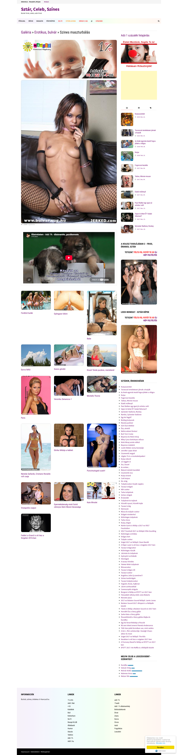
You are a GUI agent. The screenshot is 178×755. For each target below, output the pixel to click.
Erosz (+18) (83, 21)
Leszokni (117, 732)
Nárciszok (125, 509)
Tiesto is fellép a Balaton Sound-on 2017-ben (138, 609)
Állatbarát (71, 725)
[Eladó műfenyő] (127, 192)
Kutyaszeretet (140, 114)
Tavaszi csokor (126, 572)
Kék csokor (125, 489)
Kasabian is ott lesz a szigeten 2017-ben (136, 639)
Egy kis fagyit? (126, 417)
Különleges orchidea (129, 534)
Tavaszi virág (126, 506)
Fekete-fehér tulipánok (130, 564)
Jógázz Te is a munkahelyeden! (133, 456)
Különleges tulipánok (129, 517)
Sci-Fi (60, 21)
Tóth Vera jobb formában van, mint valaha (137, 628)
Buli (69, 713)
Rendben (160, 747)
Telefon (70, 735)
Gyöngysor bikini (61, 314)
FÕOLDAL (22, 21)
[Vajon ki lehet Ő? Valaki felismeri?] (127, 214)
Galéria (26, 32)
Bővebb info (160, 743)
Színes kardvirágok (128, 578)
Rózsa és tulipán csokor (130, 511)
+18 (69, 706)
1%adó (116, 703)
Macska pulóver (127, 423)
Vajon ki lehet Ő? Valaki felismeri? (134, 409)
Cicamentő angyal (128, 453)
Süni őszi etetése (127, 425)
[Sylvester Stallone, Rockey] (127, 226)
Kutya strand (126, 475)
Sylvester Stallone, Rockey (144, 226)
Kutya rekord (126, 459)
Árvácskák (125, 498)
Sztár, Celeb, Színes (40, 9)
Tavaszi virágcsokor (128, 547)
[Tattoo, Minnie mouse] (127, 176)
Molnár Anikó (126, 670)
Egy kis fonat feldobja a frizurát (133, 622)
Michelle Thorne (93, 396)
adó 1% (117, 700)
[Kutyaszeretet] (127, 114)
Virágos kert (125, 536)
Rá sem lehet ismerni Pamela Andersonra (137, 625)
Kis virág (124, 481)
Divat (116, 713)
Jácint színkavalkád (128, 586)
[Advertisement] (139, 85)
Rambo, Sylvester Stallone (131, 414)
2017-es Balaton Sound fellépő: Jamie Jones (138, 600)
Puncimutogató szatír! (96, 470)
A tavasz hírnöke (127, 561)
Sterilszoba (71, 21)
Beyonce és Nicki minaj (130, 437)
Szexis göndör (60, 369)
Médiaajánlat (45, 752)
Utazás (70, 732)
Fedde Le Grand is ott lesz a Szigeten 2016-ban (32, 536)
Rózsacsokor (126, 567)
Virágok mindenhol (128, 514)
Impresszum (25, 752)
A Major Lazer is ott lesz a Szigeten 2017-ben (138, 545)
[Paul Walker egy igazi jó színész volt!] (127, 203)
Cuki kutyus (125, 478)
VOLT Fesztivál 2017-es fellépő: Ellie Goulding (138, 531)
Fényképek (50, 21)
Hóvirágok (125, 559)
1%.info (70, 700)
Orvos (116, 722)
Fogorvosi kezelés (141, 165)
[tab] (127, 108)
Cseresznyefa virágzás (129, 589)
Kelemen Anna (127, 673)
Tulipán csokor (126, 539)
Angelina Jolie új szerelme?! (132, 575)
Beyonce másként (128, 445)
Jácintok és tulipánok (129, 553)
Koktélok (71, 709)
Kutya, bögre (126, 523)
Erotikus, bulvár (45, 32)
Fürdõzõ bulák (27, 313)
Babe (89, 338)
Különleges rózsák (128, 550)
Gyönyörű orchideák (129, 556)
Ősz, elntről (125, 428)
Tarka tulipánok (127, 492)
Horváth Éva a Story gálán (131, 611)
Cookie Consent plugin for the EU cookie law (160, 751)
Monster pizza (126, 597)
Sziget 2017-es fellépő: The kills (133, 636)
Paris (23, 418)
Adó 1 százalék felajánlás (135, 35)
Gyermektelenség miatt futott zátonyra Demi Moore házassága (67, 505)
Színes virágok (126, 495)
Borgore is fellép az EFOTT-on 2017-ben (136, 592)
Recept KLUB (72, 722)
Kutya (137, 152)
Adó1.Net (71, 703)
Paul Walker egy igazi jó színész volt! (143, 204)
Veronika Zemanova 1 (63, 399)
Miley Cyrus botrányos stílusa (132, 439)
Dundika (124, 665)
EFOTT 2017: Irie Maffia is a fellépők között (137, 647)
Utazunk (99, 21)
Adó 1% (70, 738)
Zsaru (116, 716)
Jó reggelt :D (126, 461)
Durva (116, 719)
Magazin (39, 21)
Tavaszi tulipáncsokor (129, 581)
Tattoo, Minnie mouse (143, 176)
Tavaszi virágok (127, 486)
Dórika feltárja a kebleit (63, 450)
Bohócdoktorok (119, 709)
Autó (116, 725)
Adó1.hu (71, 741)
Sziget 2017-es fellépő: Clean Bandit (135, 542)
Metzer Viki (125, 676)
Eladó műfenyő (140, 192)
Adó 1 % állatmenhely (122, 706)
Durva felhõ (25, 369)
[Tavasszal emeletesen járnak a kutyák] (127, 130)
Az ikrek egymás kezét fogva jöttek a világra (145, 142)
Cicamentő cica (127, 473)
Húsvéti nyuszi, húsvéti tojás (132, 503)
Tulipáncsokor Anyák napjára (132, 484)
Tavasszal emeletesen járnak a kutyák (135, 389)
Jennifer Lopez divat (129, 450)
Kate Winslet (92, 502)
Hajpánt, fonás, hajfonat (130, 584)
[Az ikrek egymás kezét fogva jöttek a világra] (127, 141)
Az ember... (125, 467)
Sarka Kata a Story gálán (130, 614)
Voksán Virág (126, 668)
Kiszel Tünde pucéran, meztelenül (100, 370)
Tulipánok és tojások (129, 500)
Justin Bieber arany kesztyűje (132, 448)
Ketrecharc (71, 716)
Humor (70, 728)
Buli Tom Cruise (127, 434)
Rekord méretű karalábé (130, 470)
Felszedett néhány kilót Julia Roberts (135, 595)
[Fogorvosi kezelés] (127, 165)
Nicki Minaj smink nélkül (130, 442)
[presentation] (127, 108)
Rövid (31, 21)
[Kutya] (127, 152)
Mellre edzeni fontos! (129, 431)
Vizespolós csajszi (28, 508)
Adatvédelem (35, 752)
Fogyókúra (118, 728)
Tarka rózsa (125, 520)
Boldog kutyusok (127, 420)
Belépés (46, 2)
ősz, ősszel (125, 464)
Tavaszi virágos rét (128, 570)
